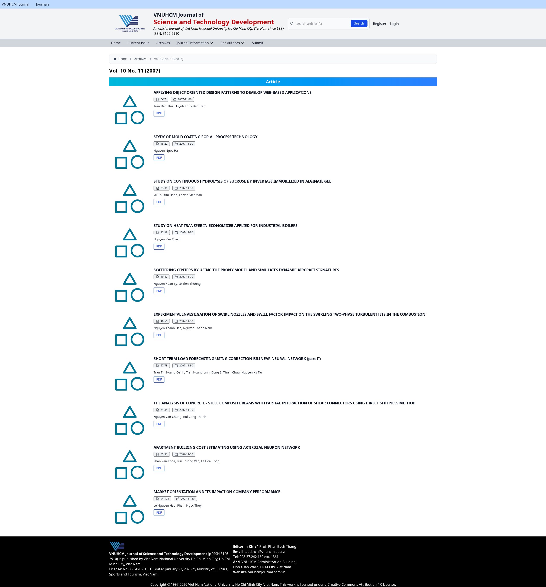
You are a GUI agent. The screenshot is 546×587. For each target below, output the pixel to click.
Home (116, 43)
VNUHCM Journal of (178, 14)
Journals (42, 4)
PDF (159, 113)
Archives (163, 43)
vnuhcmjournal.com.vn (266, 572)
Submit (257, 43)
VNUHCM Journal (15, 4)
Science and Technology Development (214, 21)
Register (379, 23)
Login (394, 23)
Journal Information (193, 43)
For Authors (230, 43)
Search (359, 23)
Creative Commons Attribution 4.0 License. (361, 584)
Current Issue (139, 43)
